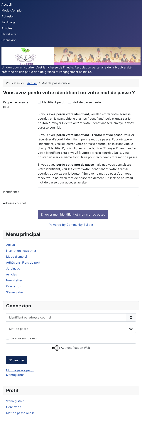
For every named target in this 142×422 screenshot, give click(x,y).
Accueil (6, 4)
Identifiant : (11, 192)
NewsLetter (9, 34)
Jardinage (8, 22)
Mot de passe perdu (87, 102)
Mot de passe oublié (20, 413)
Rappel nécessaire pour (15, 104)
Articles (6, 28)
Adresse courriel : (15, 203)
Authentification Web (75, 347)
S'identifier (16, 360)
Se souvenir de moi (24, 338)
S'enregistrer (15, 292)
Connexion (8, 40)
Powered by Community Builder (71, 224)
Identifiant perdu (53, 102)
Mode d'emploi (11, 10)
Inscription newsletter (21, 250)
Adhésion (7, 16)
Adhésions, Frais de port (23, 262)
